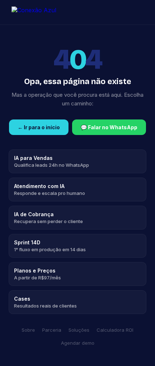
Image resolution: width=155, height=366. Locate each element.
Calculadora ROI (115, 330)
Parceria (51, 330)
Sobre (28, 330)
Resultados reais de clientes (45, 302)
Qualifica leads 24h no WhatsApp (51, 161)
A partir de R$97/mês (37, 273)
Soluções (78, 330)
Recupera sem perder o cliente (48, 217)
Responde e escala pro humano (49, 189)
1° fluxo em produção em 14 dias (50, 245)
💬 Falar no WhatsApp (109, 127)
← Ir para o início (39, 127)
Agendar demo (77, 343)
